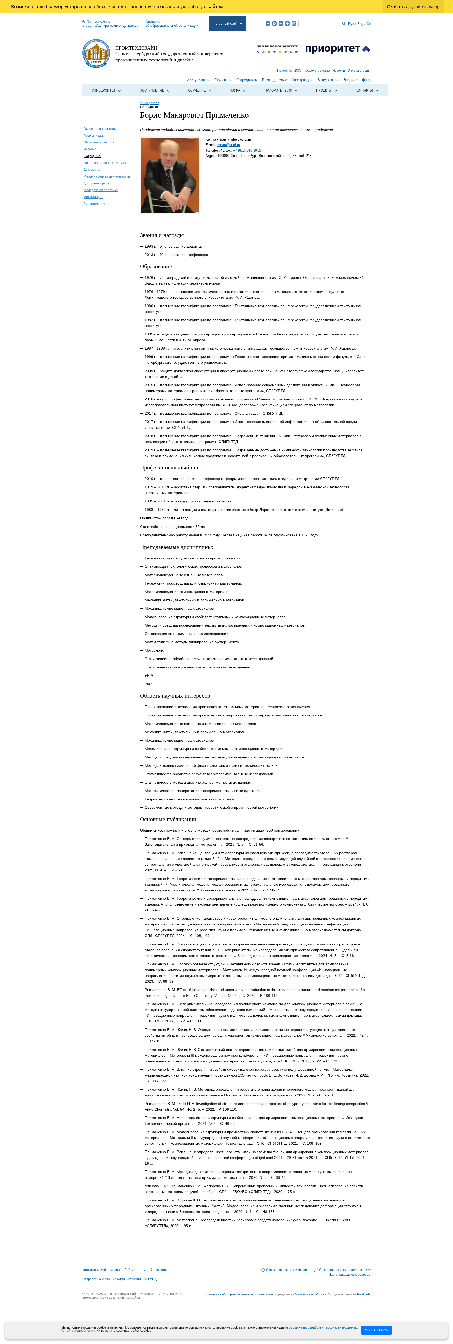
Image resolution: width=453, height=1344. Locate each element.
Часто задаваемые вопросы (350, 1274)
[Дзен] (287, 23)
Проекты (324, 90)
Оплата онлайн (359, 70)
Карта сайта (159, 1270)
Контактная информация (101, 1270)
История (90, 149)
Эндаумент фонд (357, 80)
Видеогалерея (94, 204)
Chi (368, 24)
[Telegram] (281, 23)
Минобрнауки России (311, 1294)
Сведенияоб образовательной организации (172, 23)
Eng (360, 24)
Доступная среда (96, 183)
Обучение (197, 90)
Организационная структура (105, 163)
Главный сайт (226, 23)
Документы (92, 170)
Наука (235, 90)
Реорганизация (95, 135)
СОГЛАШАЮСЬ (376, 1330)
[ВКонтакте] (268, 23)
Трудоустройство (317, 70)
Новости (338, 70)
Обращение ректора (99, 142)
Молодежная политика (101, 190)
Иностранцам (302, 80)
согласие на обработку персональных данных (323, 1327)
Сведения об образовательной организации (239, 1294)
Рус (351, 24)
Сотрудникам (246, 80)
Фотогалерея (93, 197)
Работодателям (274, 80)
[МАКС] (274, 23)
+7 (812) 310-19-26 (247, 150)
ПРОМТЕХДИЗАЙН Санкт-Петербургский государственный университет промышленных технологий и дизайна (169, 54)
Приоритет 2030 (289, 70)
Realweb (363, 1294)
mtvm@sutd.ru (228, 145)
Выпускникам (328, 80)
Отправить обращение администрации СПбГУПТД (120, 1279)
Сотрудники (92, 156)
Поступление (152, 90)
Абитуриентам (198, 80)
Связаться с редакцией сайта (288, 1270)
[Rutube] (294, 23)
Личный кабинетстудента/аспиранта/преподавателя (110, 23)
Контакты (364, 90)
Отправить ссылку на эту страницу (345, 1270)
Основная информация (101, 129)
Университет (103, 90)
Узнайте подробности (77, 1330)
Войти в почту (135, 1270)
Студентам (223, 80)
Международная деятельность (107, 176)
